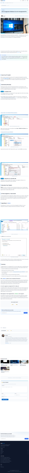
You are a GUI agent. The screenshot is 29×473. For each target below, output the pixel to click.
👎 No (16, 304)
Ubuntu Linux (14, 451)
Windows (14, 450)
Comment (3, 385)
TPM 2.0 (18, 52)
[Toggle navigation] (27, 0)
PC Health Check (6, 78)
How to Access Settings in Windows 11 (5, 457)
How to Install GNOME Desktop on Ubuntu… (6, 458)
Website (4, 396)
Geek (3, 443)
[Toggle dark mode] (26, 0)
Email (16, 393)
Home (1, 465)
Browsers (14, 452)
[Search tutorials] (20, 0)
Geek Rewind (13, 470)
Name (3, 393)
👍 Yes (12, 304)
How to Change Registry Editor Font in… (5, 462)
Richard (4, 16)
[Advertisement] (14, 44)
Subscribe (26, 438)
